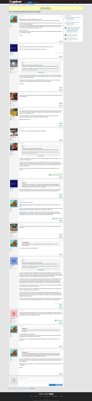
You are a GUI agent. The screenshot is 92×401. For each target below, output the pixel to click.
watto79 (23, 182)
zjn (10, 13)
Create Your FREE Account (45, 8)
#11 (62, 240)
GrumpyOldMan (25, 242)
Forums (29, 2)
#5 (62, 108)
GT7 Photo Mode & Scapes (70, 36)
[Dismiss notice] (81, 7)
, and (56, 174)
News (25, 2)
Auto (52, 394)
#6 (62, 128)
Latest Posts (68, 16)
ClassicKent (30, 204)
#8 (62, 180)
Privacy (61, 396)
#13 (62, 310)
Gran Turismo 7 (68, 33)
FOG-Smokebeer (22, 212)
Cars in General (68, 20)
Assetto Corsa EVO (69, 25)
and (58, 218)
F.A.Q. (41, 396)
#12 (62, 257)
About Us (36, 396)
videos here (32, 80)
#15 (62, 349)
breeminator (24, 352)
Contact (31, 396)
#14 (62, 326)
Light (41, 394)
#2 (62, 44)
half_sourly (21, 208)
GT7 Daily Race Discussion (71, 38)
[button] (32, 2)
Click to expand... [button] (41, 72)
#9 (62, 200)
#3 (62, 60)
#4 (62, 93)
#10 (62, 224)
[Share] (60, 16)
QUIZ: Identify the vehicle (71, 34)
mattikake (24, 328)
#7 (62, 143)
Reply (61, 41)
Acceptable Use (55, 396)
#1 (62, 15)
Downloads (36, 2)
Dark (46, 394)
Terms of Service (47, 396)
